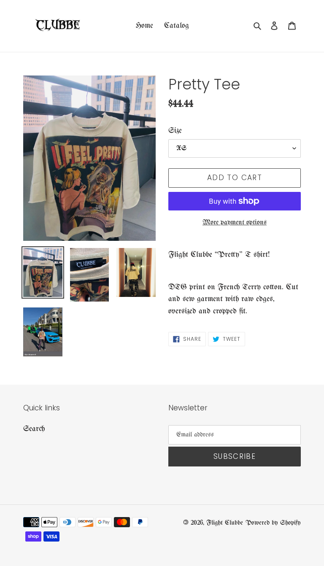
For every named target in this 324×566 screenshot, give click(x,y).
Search (34, 429)
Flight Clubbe (224, 522)
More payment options (234, 222)
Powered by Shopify (273, 522)
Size (175, 131)
